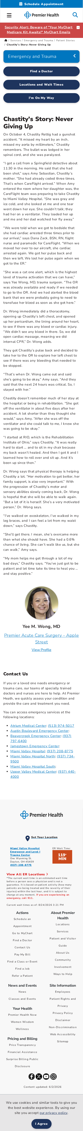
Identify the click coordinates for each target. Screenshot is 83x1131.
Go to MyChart (22, 933)
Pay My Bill (22, 954)
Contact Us (22, 947)
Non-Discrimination (63, 1027)
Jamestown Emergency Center (34, 746)
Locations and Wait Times (41, 84)
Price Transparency (22, 1045)
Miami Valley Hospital (27, 751)
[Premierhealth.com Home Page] (5, 40)
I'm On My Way (41, 98)
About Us (62, 953)
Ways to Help (62, 974)
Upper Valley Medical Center (33, 771)
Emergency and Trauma (38, 40)
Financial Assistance (22, 1052)
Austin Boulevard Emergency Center (39, 731)
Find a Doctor (41, 71)
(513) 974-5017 (61, 725)
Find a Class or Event (22, 961)
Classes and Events (22, 999)
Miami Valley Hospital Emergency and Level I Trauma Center (25, 852)
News (22, 992)
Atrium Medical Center (28, 725)
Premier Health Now (22, 1015)
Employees (62, 992)
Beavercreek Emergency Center (35, 736)
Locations (63, 924)
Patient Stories (65, 40)
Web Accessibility (63, 1034)
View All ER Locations (26, 874)
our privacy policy (54, 1113)
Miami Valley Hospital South (32, 766)
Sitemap (62, 1041)
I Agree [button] (41, 1124)
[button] (9, 14)
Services (15, 40)
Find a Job (22, 968)
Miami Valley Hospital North (32, 756)
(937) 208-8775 (60, 751)
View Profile (41, 649)
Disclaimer (62, 1020)
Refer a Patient (22, 976)
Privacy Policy (63, 1013)
